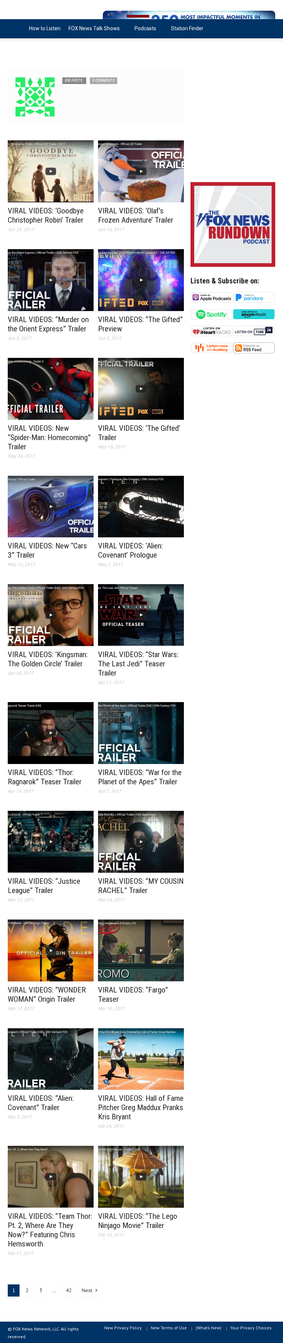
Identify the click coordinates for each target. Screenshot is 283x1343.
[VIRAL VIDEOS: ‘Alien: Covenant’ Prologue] (141, 506)
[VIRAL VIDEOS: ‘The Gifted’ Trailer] (141, 388)
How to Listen (44, 28)
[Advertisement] (233, 121)
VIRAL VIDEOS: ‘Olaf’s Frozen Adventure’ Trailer (135, 215)
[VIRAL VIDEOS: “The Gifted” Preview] (141, 279)
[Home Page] (16, 28)
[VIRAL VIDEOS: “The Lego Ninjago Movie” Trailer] (141, 1176)
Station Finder (187, 28)
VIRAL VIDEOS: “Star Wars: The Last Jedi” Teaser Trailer (138, 663)
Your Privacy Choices (251, 1327)
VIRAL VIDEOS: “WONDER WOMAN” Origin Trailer (47, 995)
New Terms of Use (169, 1327)
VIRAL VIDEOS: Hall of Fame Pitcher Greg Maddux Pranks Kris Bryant (141, 1107)
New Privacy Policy (123, 1327)
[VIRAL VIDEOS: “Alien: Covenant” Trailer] (51, 1058)
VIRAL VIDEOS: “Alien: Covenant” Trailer (41, 1103)
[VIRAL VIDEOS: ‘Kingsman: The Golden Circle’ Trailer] (51, 614)
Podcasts (143, 31)
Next (88, 1290)
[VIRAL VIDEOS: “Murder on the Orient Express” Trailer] (51, 279)
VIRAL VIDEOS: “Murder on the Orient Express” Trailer (48, 324)
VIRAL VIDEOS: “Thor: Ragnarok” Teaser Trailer (44, 777)
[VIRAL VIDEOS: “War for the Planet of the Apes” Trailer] (141, 732)
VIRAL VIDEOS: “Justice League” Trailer (44, 886)
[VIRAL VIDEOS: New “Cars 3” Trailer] (51, 506)
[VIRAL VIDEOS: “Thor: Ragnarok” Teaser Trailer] (51, 732)
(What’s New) (208, 1327)
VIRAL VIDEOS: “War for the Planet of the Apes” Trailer (140, 777)
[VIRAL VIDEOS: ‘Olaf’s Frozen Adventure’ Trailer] (141, 171)
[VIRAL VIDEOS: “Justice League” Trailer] (51, 841)
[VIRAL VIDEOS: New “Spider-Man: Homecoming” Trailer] (51, 388)
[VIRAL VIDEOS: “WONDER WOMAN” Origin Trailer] (51, 949)
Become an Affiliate (34, 47)
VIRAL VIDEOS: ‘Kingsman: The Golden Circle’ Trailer (48, 659)
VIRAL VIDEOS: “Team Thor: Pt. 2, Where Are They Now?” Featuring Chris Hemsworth (50, 1230)
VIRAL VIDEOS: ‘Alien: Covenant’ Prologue (130, 550)
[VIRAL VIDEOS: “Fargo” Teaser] (141, 949)
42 (69, 1290)
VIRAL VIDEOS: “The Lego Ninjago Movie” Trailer (137, 1221)
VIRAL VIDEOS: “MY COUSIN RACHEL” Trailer (141, 886)
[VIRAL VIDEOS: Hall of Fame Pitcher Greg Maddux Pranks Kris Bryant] (141, 1058)
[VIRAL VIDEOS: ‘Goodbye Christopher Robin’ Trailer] (51, 171)
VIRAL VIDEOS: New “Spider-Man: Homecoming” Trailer (49, 437)
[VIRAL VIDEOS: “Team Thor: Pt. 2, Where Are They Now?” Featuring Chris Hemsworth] (51, 1176)
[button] (268, 28)
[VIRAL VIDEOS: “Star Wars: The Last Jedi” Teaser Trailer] (141, 614)
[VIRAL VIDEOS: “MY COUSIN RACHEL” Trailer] (141, 841)
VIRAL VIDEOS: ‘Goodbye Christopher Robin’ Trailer (46, 215)
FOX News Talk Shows (92, 31)
